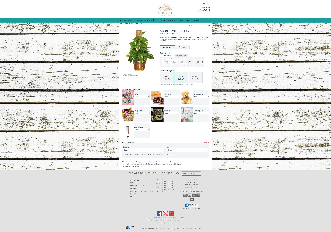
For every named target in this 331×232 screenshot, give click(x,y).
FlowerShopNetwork (166, 228)
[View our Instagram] (165, 216)
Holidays (196, 20)
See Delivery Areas (191, 174)
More (207, 20)
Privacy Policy (181, 228)
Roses (139, 20)
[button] (205, 3)
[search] (209, 25)
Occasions (184, 20)
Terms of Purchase (195, 228)
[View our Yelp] (171, 216)
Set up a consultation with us (165, 224)
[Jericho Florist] (165, 10)
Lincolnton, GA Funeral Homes (156, 218)
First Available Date (181, 55)
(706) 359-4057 (205, 11)
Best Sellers (129, 20)
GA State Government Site (174, 221)
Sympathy (172, 20)
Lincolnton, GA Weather (156, 221)
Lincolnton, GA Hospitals (176, 218)
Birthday (148, 20)
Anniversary (160, 20)
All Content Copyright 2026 (148, 228)
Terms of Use (171, 229)
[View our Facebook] (159, 216)
